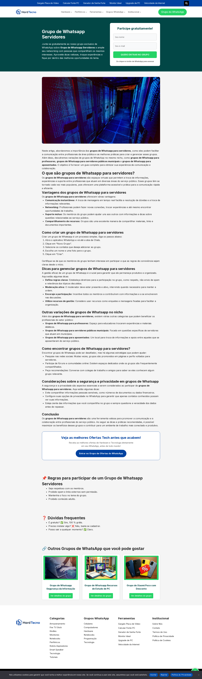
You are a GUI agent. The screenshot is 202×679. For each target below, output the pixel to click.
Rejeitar (164, 675)
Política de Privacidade (163, 636)
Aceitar (153, 675)
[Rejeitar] (198, 675)
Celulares (88, 623)
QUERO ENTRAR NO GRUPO (135, 54)
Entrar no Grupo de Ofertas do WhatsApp (101, 453)
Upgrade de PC (133, 3)
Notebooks (55, 638)
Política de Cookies (161, 640)
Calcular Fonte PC (71, 3)
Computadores (91, 627)
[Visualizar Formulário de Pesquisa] (186, 3)
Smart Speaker (56, 649)
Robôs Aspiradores (59, 646)
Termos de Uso (159, 632)
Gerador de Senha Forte (94, 3)
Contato (156, 628)
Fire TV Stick (56, 627)
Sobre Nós (157, 624)
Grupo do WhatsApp (172, 11)
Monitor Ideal (115, 3)
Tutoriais (54, 657)
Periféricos (55, 642)
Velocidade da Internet (154, 3)
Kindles (53, 631)
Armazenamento (57, 623)
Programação (90, 638)
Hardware (88, 631)
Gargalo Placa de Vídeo (48, 3)
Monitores (54, 635)
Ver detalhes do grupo (60, 595)
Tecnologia (55, 653)
